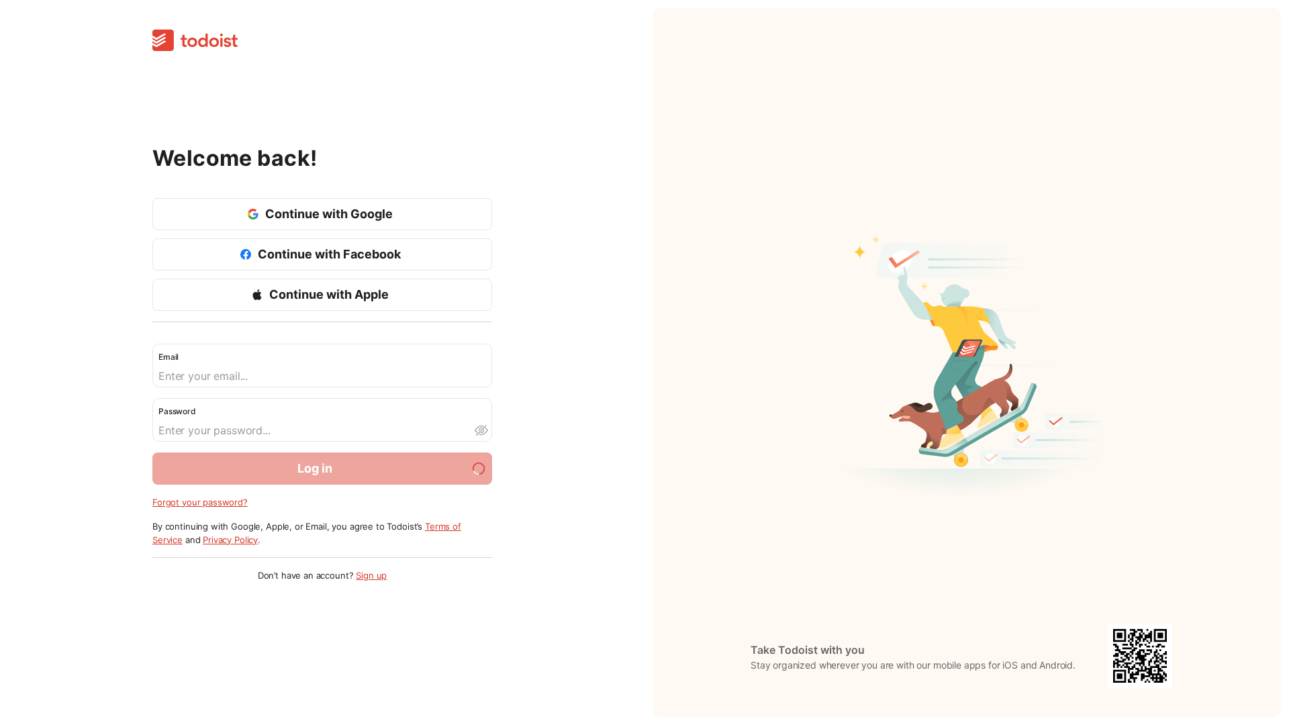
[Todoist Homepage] (195, 41)
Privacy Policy (230, 539)
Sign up (371, 575)
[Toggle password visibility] (481, 430)
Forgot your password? (200, 502)
